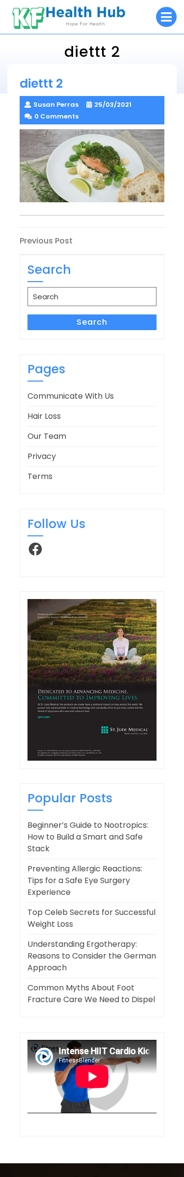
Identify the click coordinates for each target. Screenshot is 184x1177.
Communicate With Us (70, 396)
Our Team (46, 436)
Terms (40, 476)
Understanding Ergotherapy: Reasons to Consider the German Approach (91, 955)
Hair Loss (44, 416)
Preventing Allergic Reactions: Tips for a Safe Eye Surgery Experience (84, 880)
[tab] (166, 17)
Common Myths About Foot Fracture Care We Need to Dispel (91, 993)
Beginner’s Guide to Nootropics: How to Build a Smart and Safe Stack (87, 836)
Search (92, 322)
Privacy (41, 456)
